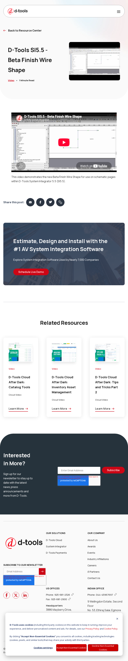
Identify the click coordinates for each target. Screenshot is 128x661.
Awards (92, 546)
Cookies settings (43, 647)
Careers (92, 565)
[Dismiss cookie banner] (117, 619)
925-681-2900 (59, 599)
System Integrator (56, 546)
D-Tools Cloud (54, 540)
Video (11, 80)
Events (91, 552)
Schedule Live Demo (31, 272)
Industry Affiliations (98, 559)
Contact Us (94, 578)
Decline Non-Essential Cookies (103, 647)
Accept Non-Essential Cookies (71, 647)
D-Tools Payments (56, 552)
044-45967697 (105, 594)
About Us (93, 540)
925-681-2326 (62, 594)
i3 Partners (94, 571)
